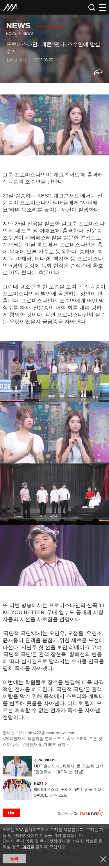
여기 (26, 846)
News (27, 33)
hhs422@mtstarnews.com (52, 732)
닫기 (103, 859)
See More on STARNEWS (82, 813)
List (11, 813)
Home (11, 33)
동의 (14, 858)
